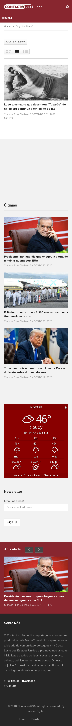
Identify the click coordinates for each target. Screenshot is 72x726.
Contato (11, 685)
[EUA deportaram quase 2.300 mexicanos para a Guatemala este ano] (36, 290)
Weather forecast (36, 475)
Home (7, 26)
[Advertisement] (34, 171)
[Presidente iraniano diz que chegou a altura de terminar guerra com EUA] (36, 235)
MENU (9, 18)
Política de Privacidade (20, 680)
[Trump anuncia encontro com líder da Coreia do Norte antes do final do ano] (36, 346)
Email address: (14, 501)
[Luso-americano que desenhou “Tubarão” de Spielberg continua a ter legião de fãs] (36, 82)
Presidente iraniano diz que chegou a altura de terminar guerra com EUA (34, 598)
